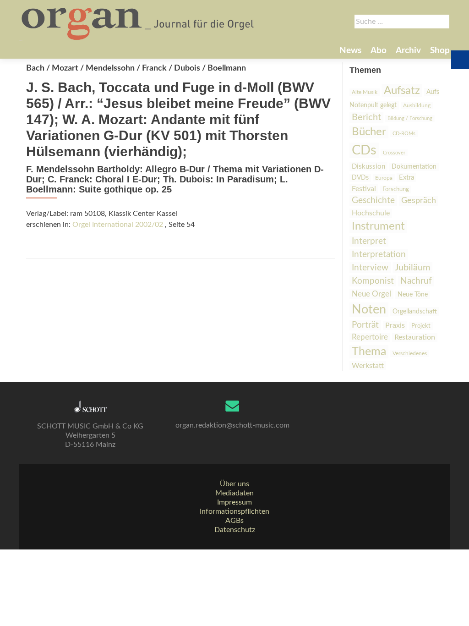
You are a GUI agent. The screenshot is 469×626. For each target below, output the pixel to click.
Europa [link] (384, 178)
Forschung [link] (395, 189)
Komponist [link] (373, 281)
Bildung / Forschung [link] (409, 118)
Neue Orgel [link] (371, 294)
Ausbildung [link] (417, 105)
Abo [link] (379, 50)
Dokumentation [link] (414, 167)
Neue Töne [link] (413, 294)
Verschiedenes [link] (410, 353)
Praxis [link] (395, 325)
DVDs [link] (360, 178)
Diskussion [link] (368, 166)
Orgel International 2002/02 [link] (117, 224)
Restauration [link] (414, 337)
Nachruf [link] (416, 281)
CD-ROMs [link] (404, 133)
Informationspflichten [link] (234, 511)
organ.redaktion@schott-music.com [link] (232, 425)
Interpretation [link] (379, 254)
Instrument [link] (378, 226)
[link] (138, 23)
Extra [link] (406, 177)
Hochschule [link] (371, 213)
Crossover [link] (394, 152)
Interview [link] (370, 267)
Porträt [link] (365, 325)
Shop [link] (440, 50)
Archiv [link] (408, 50)
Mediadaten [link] (234, 493)
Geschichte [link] (373, 200)
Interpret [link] (369, 241)
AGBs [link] (234, 520)
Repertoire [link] (370, 337)
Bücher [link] (369, 131)
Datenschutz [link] (234, 529)
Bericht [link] (366, 117)
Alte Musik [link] (364, 92)
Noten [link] (369, 309)
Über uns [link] (234, 484)
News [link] (350, 50)
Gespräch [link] (418, 201)
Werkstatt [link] (368, 365)
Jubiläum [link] (412, 267)
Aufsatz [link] (402, 90)
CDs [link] (364, 150)
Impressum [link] (234, 502)
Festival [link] (364, 188)
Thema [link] (369, 351)
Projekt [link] (421, 326)
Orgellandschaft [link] (415, 311)
